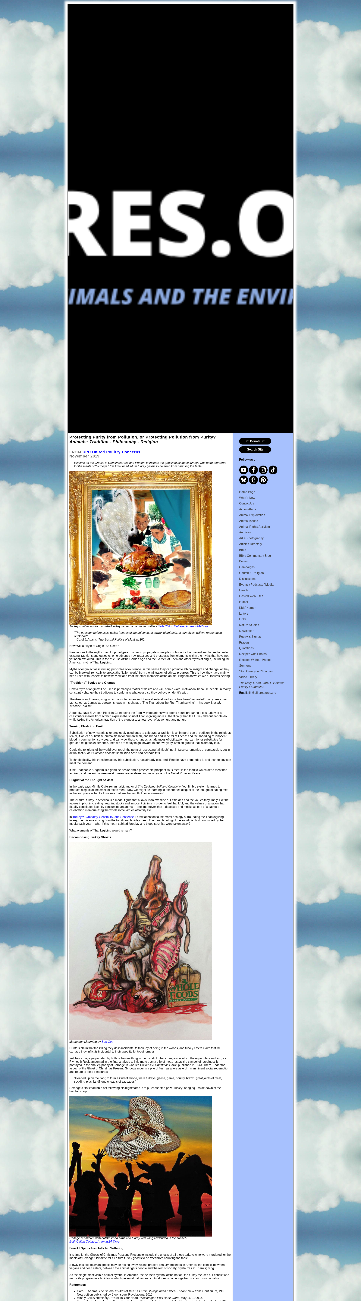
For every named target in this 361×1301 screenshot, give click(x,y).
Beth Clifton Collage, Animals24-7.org (94, 1241)
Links (242, 619)
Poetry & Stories (250, 636)
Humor (243, 602)
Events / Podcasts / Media (256, 584)
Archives (245, 532)
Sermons (245, 665)
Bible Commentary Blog (255, 555)
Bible (242, 549)
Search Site (255, 449)
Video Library (248, 677)
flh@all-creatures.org (262, 692)
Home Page (247, 492)
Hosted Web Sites (251, 596)
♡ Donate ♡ (255, 441)
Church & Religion (251, 573)
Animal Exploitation (252, 515)
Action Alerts (247, 509)
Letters (243, 613)
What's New (247, 497)
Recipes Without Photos (255, 659)
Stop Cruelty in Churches (256, 671)
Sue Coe (107, 1041)
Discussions (247, 578)
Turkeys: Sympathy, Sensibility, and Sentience (103, 817)
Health (243, 590)
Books (243, 561)
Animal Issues (248, 521)
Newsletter (246, 630)
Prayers (244, 642)
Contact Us (246, 503)
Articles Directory (250, 544)
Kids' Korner (247, 607)
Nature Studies (249, 625)
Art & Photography (251, 538)
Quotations (246, 648)
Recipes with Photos (253, 654)
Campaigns (247, 567)
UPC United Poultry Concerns (111, 452)
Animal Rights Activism (254, 526)
